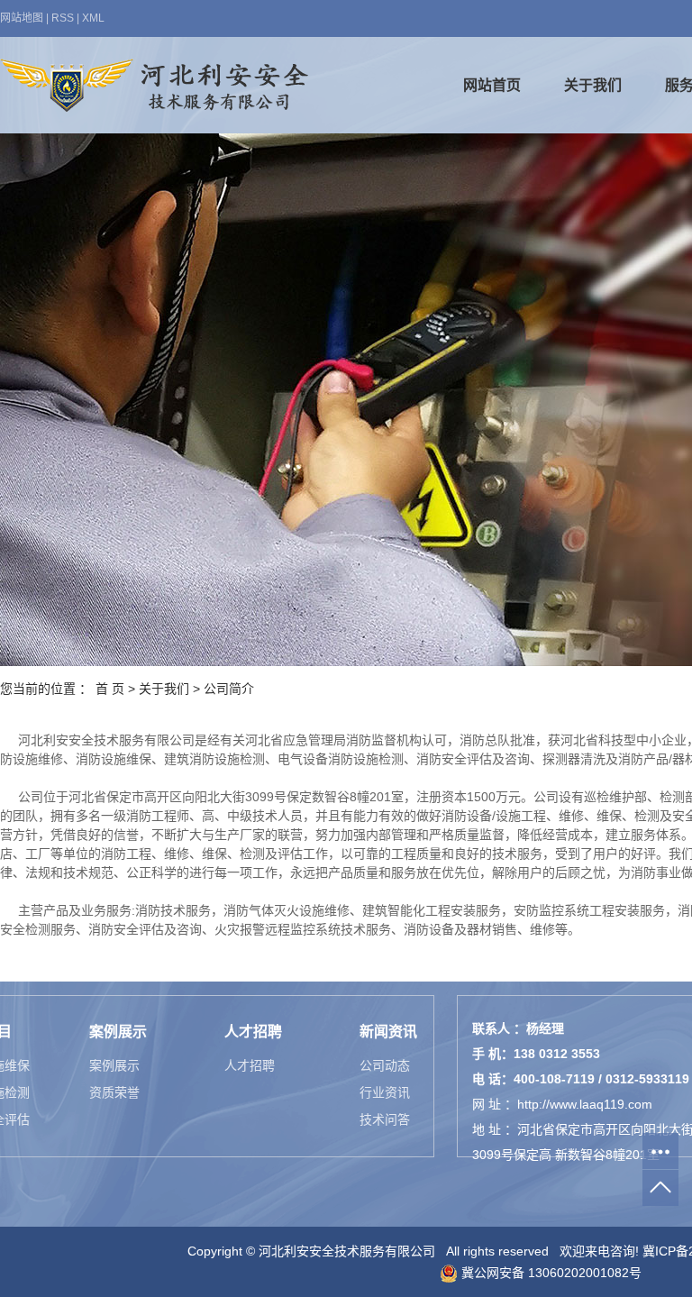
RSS (62, 18)
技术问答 (385, 1119)
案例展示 (114, 1065)
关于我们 (593, 85)
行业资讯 (385, 1092)
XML (93, 18)
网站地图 (21, 18)
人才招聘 (249, 1065)
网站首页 (492, 85)
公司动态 (385, 1065)
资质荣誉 (114, 1092)
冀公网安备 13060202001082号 (550, 1272)
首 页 (110, 688)
